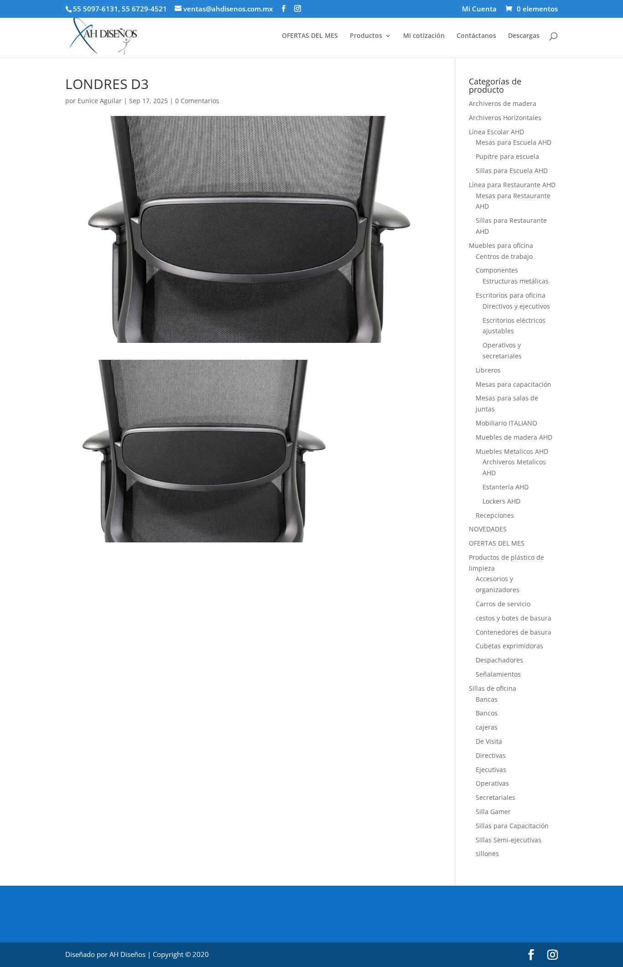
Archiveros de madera (502, 103)
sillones (487, 853)
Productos (366, 36)
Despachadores (499, 660)
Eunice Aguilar (100, 100)
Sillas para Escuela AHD (512, 170)
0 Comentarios (197, 100)
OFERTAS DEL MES (310, 36)
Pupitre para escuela (507, 156)
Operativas (492, 783)
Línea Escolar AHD (496, 131)
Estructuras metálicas (516, 281)
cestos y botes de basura (513, 618)
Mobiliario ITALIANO (506, 423)
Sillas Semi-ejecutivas (508, 840)
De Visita (489, 741)
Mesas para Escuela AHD (513, 142)
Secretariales (495, 797)
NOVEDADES (488, 529)
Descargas (524, 36)
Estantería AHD (506, 487)
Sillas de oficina (492, 688)
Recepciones (495, 515)
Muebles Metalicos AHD (512, 451)
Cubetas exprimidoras (509, 645)
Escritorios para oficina (510, 295)
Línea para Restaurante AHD (512, 184)
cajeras (487, 727)
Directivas (491, 755)
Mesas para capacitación (513, 384)
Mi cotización (424, 36)
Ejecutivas (491, 769)
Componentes (497, 270)
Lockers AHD (501, 501)
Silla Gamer (493, 811)
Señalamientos (498, 674)
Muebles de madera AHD (514, 437)
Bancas (487, 699)
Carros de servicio (503, 603)
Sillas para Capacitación (512, 825)
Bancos (487, 713)
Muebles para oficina (501, 245)
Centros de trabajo (504, 256)
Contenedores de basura (513, 632)
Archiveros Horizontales (505, 117)
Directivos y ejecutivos (516, 306)
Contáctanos (476, 36)
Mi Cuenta (479, 9)
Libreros (488, 370)
